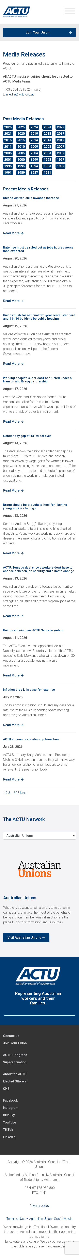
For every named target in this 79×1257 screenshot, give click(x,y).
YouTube (9, 1122)
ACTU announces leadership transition (31, 739)
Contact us (11, 1036)
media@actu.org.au (20, 94)
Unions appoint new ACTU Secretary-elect (33, 630)
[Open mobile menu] (69, 12)
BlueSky (9, 1115)
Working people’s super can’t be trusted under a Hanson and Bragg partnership (37, 379)
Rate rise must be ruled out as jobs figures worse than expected (38, 249)
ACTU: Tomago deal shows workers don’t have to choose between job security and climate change (38, 569)
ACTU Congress (15, 1055)
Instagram (10, 1108)
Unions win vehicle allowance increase (31, 198)
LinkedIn (9, 1137)
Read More (11, 233)
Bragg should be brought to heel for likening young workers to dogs (35, 506)
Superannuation (15, 1062)
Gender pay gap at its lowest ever (27, 436)
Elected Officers (15, 1081)
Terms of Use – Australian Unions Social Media (39, 1219)
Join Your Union (37, 32)
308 (16, 793)
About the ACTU (15, 1074)
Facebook (10, 1100)
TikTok (8, 1130)
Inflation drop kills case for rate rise (29, 689)
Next (23, 793)
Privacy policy (39, 1206)
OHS (6, 1089)
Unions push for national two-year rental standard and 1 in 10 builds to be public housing (39, 316)
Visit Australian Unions (24, 937)
